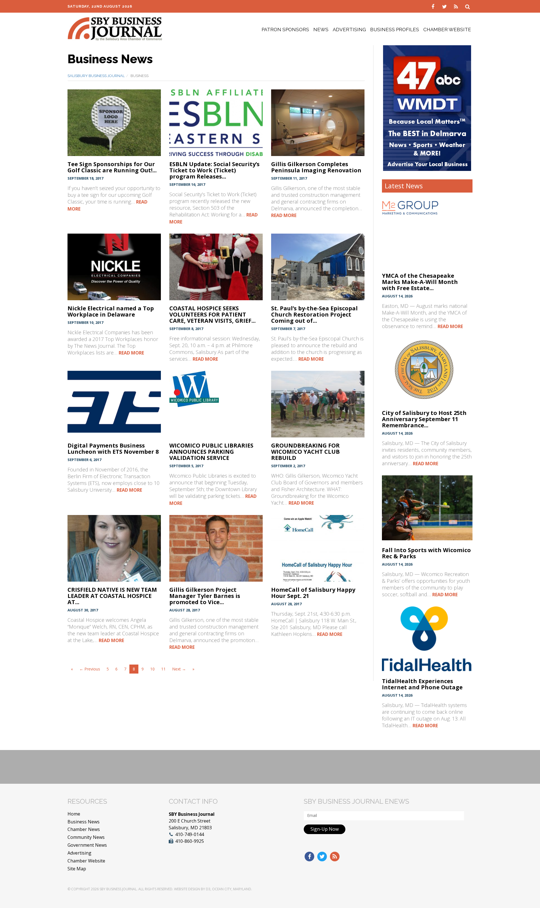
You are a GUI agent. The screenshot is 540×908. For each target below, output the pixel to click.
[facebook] (433, 6)
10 (152, 669)
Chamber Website (447, 29)
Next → (179, 669)
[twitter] (445, 6)
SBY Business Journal (118, 889)
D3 (208, 889)
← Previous (89, 669)
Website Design (187, 889)
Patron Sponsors (285, 29)
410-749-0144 (189, 834)
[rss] (456, 6)
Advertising (349, 29)
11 (163, 669)
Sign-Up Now (324, 829)
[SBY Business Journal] (115, 28)
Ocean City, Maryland (231, 889)
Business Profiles (394, 29)
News (320, 29)
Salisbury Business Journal (96, 76)
